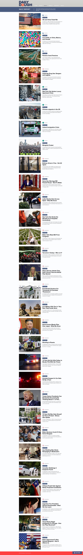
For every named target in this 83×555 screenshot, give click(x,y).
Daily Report (45, 17)
